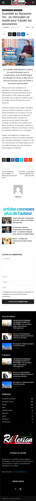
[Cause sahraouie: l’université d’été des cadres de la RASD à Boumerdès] (7, 220)
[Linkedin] (23, 34)
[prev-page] (3, 248)
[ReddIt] (30, 160)
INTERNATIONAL (25, 7)
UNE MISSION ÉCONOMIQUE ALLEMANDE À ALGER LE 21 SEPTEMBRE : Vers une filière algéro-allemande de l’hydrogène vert (22, 324)
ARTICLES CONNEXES (18, 209)
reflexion (6, 27)
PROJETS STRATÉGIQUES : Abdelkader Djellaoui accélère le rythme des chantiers (23, 336)
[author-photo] (18, 194)
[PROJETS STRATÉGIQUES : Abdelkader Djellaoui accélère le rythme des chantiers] (7, 336)
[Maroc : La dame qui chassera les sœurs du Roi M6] (7, 241)
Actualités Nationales (13, 7)
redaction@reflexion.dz (19, 472)
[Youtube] (20, 489)
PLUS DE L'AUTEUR (18, 213)
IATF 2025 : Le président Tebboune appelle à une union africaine (26, 173)
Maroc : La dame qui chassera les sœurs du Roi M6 (22, 241)
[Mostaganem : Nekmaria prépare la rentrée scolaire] (7, 346)
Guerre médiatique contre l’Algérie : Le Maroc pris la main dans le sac (9, 174)
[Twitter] (21, 160)
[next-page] (6, 248)
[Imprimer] (10, 34)
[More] (28, 34)
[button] (3, 2)
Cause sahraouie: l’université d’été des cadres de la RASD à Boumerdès (23, 220)
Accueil (4, 7)
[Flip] (26, 160)
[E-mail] (14, 34)
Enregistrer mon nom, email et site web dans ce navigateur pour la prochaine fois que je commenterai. (18, 294)
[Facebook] (19, 34)
